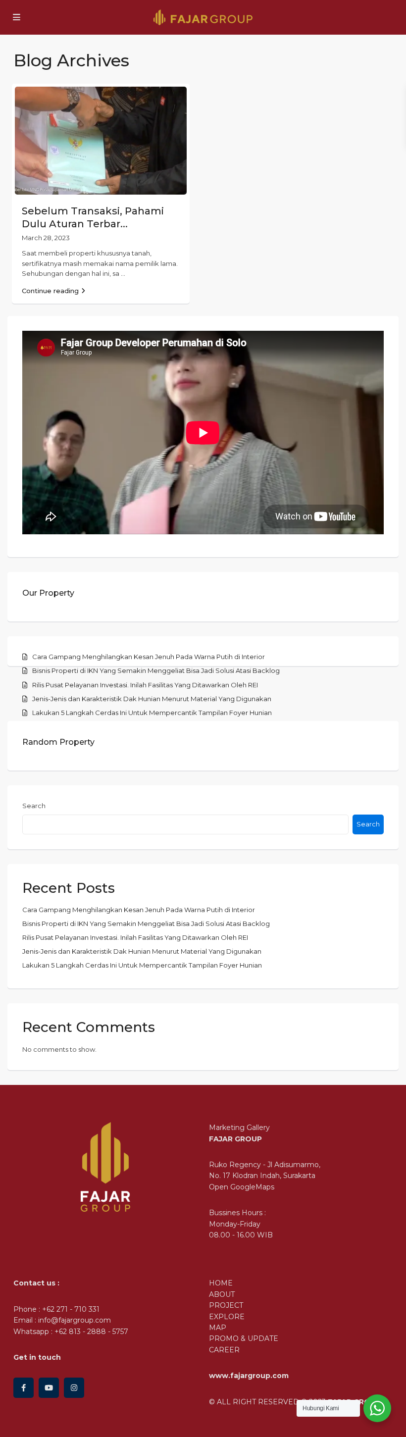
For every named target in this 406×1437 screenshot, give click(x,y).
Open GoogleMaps (241, 1186)
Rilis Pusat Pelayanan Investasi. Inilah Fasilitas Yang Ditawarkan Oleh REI (145, 685)
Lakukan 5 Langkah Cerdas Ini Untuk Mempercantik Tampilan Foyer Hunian (152, 713)
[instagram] (74, 1388)
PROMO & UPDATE (243, 1338)
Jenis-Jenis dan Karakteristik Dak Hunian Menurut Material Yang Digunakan (151, 699)
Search (34, 806)
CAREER (224, 1349)
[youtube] (49, 1388)
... (123, 273)
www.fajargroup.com (249, 1375)
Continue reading (50, 291)
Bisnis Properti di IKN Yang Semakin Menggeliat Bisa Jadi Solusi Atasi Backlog (156, 670)
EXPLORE (227, 1316)
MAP (217, 1327)
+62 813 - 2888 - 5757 (91, 1331)
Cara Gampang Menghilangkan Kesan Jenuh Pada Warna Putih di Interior (148, 657)
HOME (221, 1283)
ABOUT (222, 1294)
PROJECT (226, 1305)
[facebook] (23, 1388)
